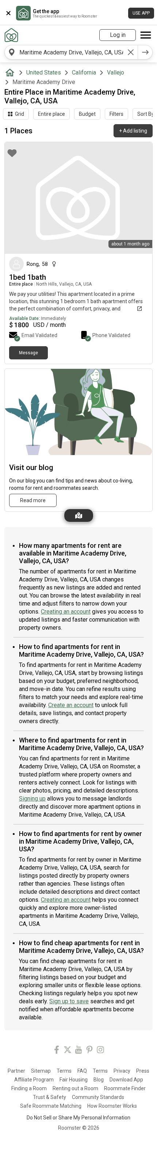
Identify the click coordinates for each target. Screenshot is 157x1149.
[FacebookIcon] (56, 1051)
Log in (118, 34)
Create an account (70, 705)
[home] (11, 72)
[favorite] (12, 153)
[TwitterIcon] (67, 1051)
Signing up (32, 798)
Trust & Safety (49, 1097)
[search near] (11, 52)
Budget (87, 114)
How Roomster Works (112, 1106)
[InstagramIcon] (100, 1051)
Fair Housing (74, 1080)
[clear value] (130, 52)
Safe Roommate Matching (50, 1106)
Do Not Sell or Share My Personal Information (78, 1118)
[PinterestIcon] (89, 1051)
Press (142, 1071)
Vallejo (115, 72)
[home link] (11, 35)
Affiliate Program (34, 1080)
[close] (8, 13)
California (84, 72)
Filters (116, 114)
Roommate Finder (125, 1088)
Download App (126, 1080)
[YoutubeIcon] (78, 1051)
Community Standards (98, 1097)
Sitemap (41, 1071)
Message (28, 352)
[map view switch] (78, 515)
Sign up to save (69, 1001)
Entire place (51, 114)
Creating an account (66, 611)
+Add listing (133, 131)
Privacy (122, 1071)
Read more (33, 500)
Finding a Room (29, 1088)
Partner (16, 1071)
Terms (64, 1071)
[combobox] (71, 52)
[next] (145, 52)
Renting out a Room (75, 1088)
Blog (98, 1080)
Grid (19, 114)
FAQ (82, 1071)
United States (43, 72)
